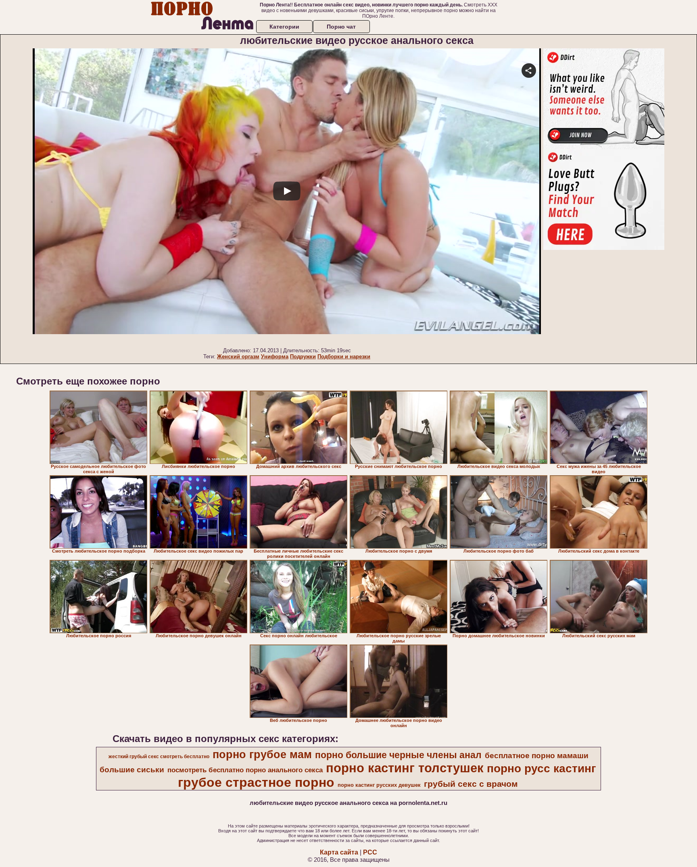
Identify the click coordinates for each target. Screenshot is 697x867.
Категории (284, 26)
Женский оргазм (238, 356)
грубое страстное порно (256, 782)
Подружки (303, 356)
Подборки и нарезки (343, 356)
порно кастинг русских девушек (379, 785)
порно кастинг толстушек (405, 768)
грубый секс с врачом (471, 784)
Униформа (274, 356)
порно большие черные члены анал (398, 755)
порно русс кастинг (541, 768)
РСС (370, 852)
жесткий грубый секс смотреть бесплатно (159, 756)
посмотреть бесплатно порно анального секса (245, 770)
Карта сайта (339, 852)
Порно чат (341, 26)
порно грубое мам (262, 754)
